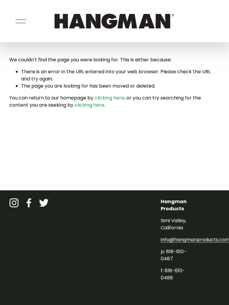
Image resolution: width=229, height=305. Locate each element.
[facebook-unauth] (29, 203)
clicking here (109, 97)
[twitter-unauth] (44, 203)
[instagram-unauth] (14, 203)
